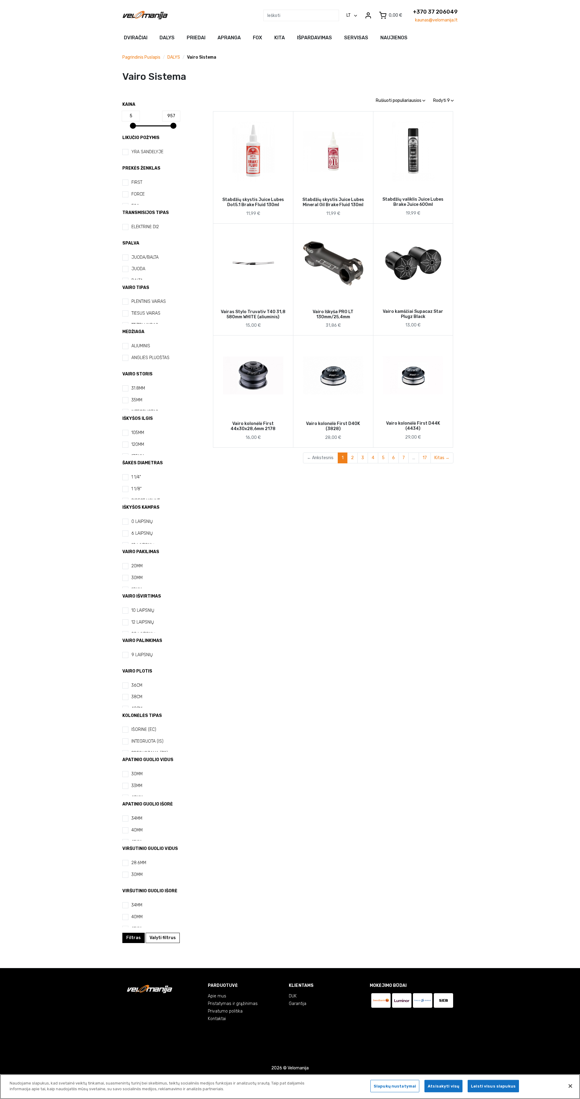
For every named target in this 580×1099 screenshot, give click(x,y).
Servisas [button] (356, 38)
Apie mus (217, 996)
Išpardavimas (314, 38)
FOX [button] (257, 38)
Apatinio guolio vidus (147, 759)
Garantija (297, 1003)
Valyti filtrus (163, 937)
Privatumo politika (225, 1011)
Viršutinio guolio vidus (150, 848)
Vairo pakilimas (140, 551)
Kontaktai (217, 1018)
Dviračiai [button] (135, 38)
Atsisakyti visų (443, 1086)
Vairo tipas (135, 287)
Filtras (133, 937)
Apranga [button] (229, 38)
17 (425, 457)
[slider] (133, 126)
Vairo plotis (137, 671)
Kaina (128, 104)
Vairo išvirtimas (141, 596)
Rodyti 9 (442, 100)
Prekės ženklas (141, 168)
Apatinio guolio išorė (147, 804)
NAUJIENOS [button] (394, 38)
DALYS (173, 57)
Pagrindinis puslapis (141, 57)
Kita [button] (279, 38)
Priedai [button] (196, 38)
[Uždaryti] (570, 1086)
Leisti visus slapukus (493, 1086)
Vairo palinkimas (142, 640)
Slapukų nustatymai (395, 1086)
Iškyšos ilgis (137, 418)
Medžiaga (133, 331)
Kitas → (442, 457)
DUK (293, 996)
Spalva (130, 243)
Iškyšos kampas (141, 507)
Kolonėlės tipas (142, 715)
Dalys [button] (167, 38)
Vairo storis (137, 374)
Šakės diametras (142, 462)
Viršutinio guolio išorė (149, 890)
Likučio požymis (141, 137)
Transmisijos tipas (145, 212)
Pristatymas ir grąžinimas (233, 1003)
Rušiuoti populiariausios (399, 100)
